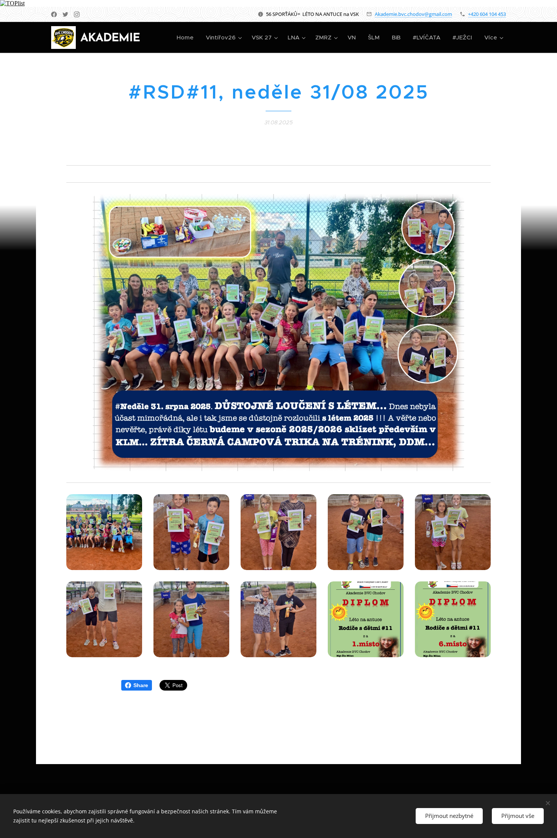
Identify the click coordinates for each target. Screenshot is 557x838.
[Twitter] (65, 14)
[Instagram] (76, 14)
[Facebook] (54, 14)
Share (140, 685)
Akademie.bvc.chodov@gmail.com (413, 14)
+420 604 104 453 (487, 14)
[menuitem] (187, 37)
